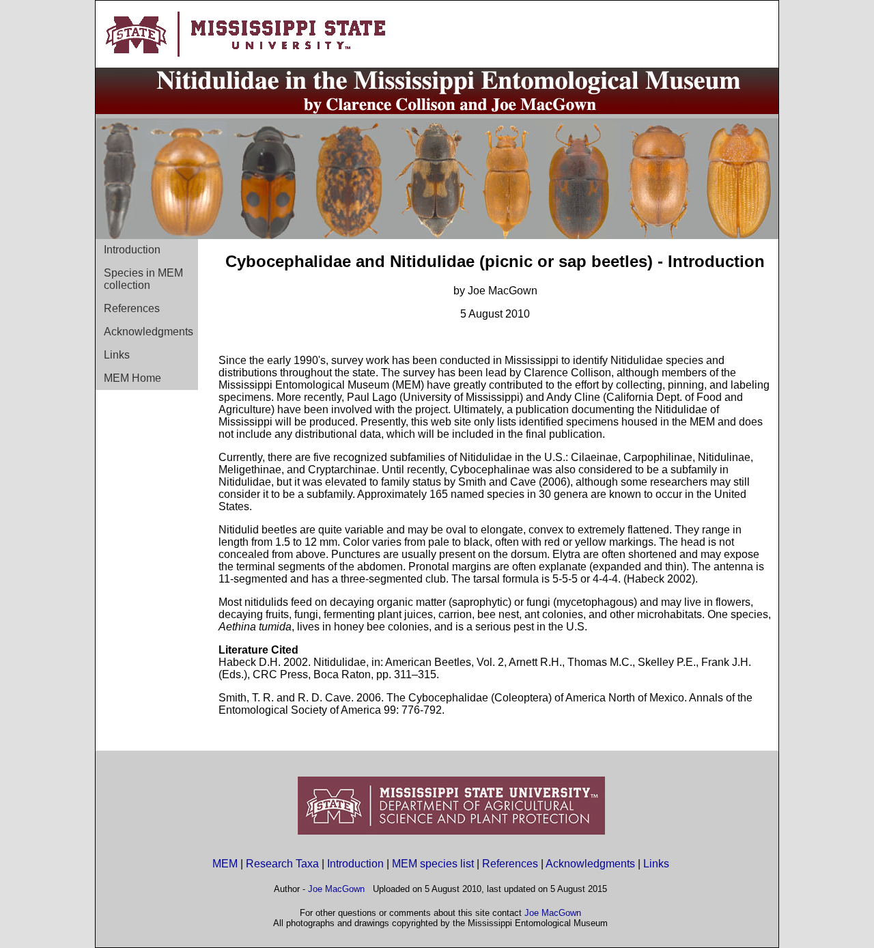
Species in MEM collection (143, 279)
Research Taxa (282, 863)
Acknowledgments (148, 331)
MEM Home (132, 378)
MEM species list (433, 863)
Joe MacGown (336, 889)
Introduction (132, 249)
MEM (225, 863)
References (132, 308)
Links (117, 355)
